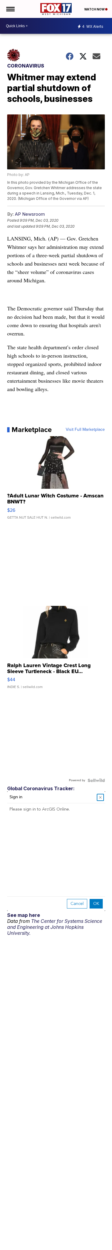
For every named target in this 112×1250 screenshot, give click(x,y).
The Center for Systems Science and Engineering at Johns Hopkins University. (54, 927)
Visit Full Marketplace (85, 430)
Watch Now (94, 9)
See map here (23, 915)
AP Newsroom (30, 214)
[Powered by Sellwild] (96, 780)
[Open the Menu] (10, 8)
